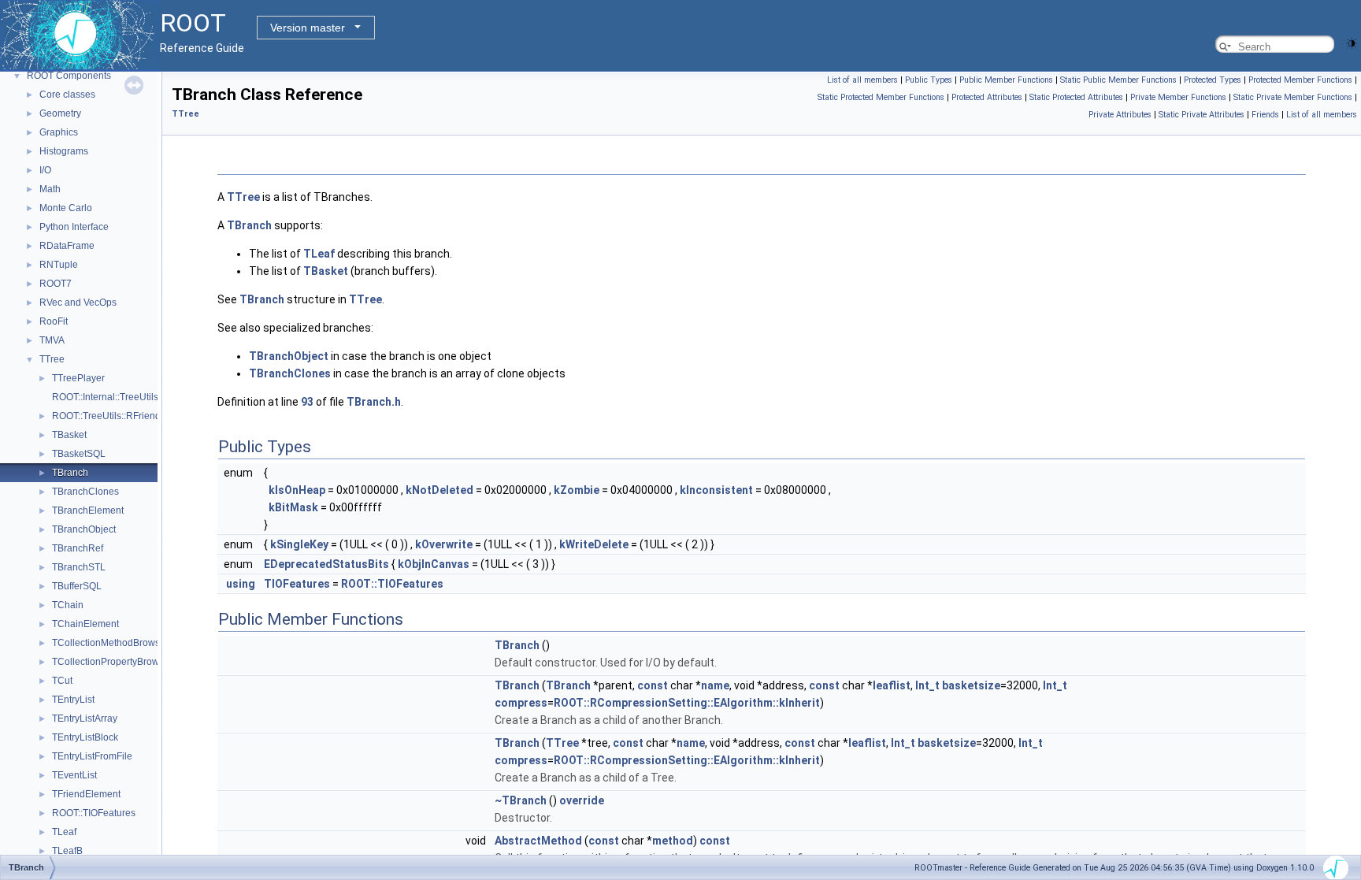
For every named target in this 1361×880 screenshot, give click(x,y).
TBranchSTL (79, 567)
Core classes (67, 94)
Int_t (927, 685)
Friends (1265, 115)
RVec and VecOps (78, 302)
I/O (45, 170)
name (715, 685)
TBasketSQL (79, 453)
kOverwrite (444, 544)
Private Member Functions (1178, 97)
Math (50, 189)
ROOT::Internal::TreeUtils (105, 397)
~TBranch (521, 800)
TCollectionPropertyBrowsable (117, 661)
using (240, 583)
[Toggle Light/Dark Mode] (1351, 42)
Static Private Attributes (1201, 115)
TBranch (70, 472)
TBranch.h (374, 401)
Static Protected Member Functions (881, 97)
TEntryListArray (84, 718)
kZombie (576, 490)
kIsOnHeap (297, 490)
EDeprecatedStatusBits (326, 564)
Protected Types (1212, 80)
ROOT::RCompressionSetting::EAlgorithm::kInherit (687, 702)
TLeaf (64, 831)
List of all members (862, 80)
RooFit (53, 321)
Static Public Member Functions (1118, 80)
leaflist (891, 685)
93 (307, 401)
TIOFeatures (297, 583)
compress (521, 702)
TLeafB (67, 850)
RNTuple (58, 264)
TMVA (52, 340)
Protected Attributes (986, 97)
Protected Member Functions (1300, 80)
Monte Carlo (65, 208)
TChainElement (85, 623)
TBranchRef (77, 548)
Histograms (63, 151)
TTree (52, 359)
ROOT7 (55, 283)
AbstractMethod (538, 840)
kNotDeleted (439, 490)
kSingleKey (299, 544)
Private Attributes (1119, 115)
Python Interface (74, 226)
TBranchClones (85, 491)
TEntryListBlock (85, 737)
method (672, 840)
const (652, 685)
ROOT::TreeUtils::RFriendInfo (114, 415)
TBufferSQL (77, 586)
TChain (67, 605)
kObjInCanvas (433, 564)
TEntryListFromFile (92, 756)
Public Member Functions (1006, 80)
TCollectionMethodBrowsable (115, 642)
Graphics (58, 132)
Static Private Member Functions (1292, 97)
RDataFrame (67, 245)
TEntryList (73, 699)
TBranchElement (88, 510)
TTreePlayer (78, 378)
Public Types (928, 80)
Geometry (60, 113)
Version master (307, 27)
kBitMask (293, 507)
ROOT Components (69, 75)
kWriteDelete (594, 544)
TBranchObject (84, 529)
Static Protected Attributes (1076, 97)
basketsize (971, 685)
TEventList (74, 775)
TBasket (69, 434)
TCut (62, 680)
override (581, 800)
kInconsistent (716, 490)
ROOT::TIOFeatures (93, 813)
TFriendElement (86, 794)
